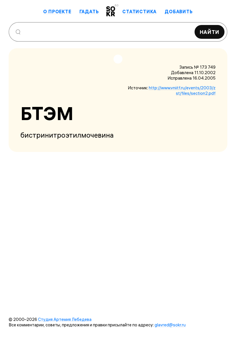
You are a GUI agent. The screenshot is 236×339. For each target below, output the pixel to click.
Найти (210, 32)
